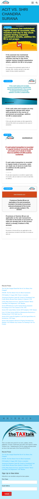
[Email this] (4, 418)
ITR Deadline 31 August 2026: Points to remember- (15, 295)
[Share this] (8, 418)
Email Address (6, 485)
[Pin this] (19, 418)
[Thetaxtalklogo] (5, 2)
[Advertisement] (19, 263)
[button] (32, 2)
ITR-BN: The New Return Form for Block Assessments (16, 292)
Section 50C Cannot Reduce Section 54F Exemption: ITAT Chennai (19, 310)
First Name (5, 479)
